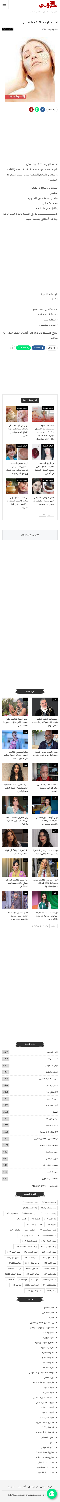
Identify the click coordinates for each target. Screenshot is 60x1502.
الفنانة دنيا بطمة (34, 1224)
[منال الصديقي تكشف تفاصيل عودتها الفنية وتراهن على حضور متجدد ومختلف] (15, 739)
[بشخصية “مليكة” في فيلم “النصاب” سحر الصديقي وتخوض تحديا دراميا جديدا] (15, 838)
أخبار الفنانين (49, 1202)
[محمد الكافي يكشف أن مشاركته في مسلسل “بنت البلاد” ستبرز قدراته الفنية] (45, 772)
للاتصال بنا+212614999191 (45, 1186)
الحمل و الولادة (48, 1332)
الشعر (21, 1219)
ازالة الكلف (50, 1219)
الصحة (55, 1112)
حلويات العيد (52, 1171)
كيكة (10, 1279)
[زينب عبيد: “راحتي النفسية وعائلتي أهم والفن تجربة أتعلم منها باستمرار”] (45, 838)
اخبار (54, 699)
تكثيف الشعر (30, 1257)
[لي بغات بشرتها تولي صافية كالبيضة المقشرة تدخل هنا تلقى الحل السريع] (17, 486)
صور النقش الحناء (47, 1417)
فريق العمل (33, 1487)
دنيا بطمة (15, 1263)
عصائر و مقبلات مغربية (49, 1145)
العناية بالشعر (52, 1085)
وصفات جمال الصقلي (46, 1462)
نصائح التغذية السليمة (45, 1452)
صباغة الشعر (32, 1274)
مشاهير (16, 1285)
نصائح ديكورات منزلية (45, 1457)
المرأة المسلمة (48, 1367)
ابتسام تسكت (48, 1207)
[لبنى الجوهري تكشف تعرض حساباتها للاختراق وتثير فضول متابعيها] (45, 867)
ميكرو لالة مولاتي (51, 1065)
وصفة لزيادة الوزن (34, 1290)
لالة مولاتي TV (52, 1092)
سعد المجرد (49, 1268)
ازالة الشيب (29, 1213)
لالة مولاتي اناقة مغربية (49, 1132)
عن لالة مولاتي (46, 1487)
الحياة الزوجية (48, 1337)
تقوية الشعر (13, 1252)
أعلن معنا (22, 1487)
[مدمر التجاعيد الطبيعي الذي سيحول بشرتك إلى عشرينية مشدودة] (43, 486)
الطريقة (51, 1224)
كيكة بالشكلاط (49, 1285)
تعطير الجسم (30, 1252)
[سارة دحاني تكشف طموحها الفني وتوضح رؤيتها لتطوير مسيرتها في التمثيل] (15, 772)
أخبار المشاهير (52, 1105)
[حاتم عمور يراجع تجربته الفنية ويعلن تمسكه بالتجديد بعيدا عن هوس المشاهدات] (15, 900)
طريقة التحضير (13, 1274)
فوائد (22, 1279)
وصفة (51, 1290)
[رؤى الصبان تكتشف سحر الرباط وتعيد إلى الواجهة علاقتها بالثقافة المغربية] (15, 805)
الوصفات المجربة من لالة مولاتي (41, 1372)
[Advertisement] (30, 258)
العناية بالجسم (52, 1125)
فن (34, 1279)
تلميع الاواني (12, 1257)
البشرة (35, 1219)
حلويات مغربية (52, 1098)
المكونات (14, 1230)
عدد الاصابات (49, 1279)
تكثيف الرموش (48, 1257)
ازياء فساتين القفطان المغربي (46, 1138)
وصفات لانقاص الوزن (49, 1165)
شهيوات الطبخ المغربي (48, 1078)
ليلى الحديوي (32, 1285)
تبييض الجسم (48, 1246)
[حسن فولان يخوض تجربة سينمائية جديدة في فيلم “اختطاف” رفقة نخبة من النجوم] (45, 739)
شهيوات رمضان (51, 1158)
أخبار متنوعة (53, 1058)
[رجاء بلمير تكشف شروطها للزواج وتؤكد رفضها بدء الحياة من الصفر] (15, 867)
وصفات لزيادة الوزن (50, 1178)
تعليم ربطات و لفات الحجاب (43, 1382)
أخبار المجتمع (52, 1052)
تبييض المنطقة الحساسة (26, 1246)
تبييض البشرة (29, 1241)
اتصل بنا (11, 1487)
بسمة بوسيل (25, 1235)
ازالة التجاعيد (30, 1207)
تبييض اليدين (48, 1252)
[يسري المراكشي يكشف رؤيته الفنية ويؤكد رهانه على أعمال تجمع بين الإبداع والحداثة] (45, 707)
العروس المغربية (47, 1347)
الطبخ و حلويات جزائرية (44, 1342)
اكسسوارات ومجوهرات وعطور (42, 1327)
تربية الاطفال (49, 1377)
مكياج (52, 1442)
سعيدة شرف (15, 1268)
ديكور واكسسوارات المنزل (43, 1397)
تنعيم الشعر (49, 1263)
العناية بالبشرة (7, 29)
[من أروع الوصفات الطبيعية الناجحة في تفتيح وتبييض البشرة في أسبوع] (43, 452)
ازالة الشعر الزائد (48, 1213)
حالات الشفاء (32, 1263)
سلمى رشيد (49, 1274)
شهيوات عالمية (52, 1151)
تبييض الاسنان (48, 1241)
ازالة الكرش (11, 1213)
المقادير (29, 1230)
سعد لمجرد (32, 1268)
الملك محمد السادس (46, 1235)
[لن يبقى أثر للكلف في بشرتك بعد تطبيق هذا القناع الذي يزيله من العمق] (17, 414)
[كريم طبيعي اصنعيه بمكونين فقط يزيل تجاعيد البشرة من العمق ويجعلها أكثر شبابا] (17, 452)
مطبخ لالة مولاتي (47, 1437)
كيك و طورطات (51, 1118)
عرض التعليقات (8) (29, 534)
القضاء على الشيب (47, 1230)
